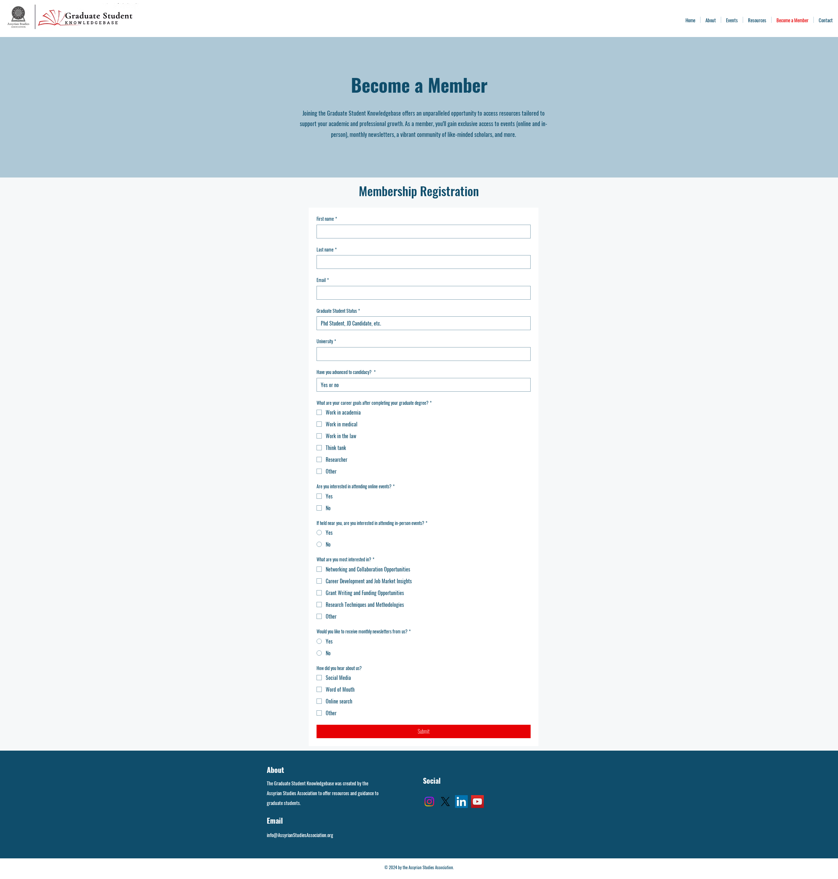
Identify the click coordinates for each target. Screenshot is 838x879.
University (326, 341)
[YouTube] (477, 801)
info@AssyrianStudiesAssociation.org (300, 834)
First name (327, 218)
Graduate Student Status (338, 311)
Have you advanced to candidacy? (346, 372)
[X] (445, 801)
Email (323, 280)
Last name (327, 249)
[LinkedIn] (461, 801)
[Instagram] (429, 801)
